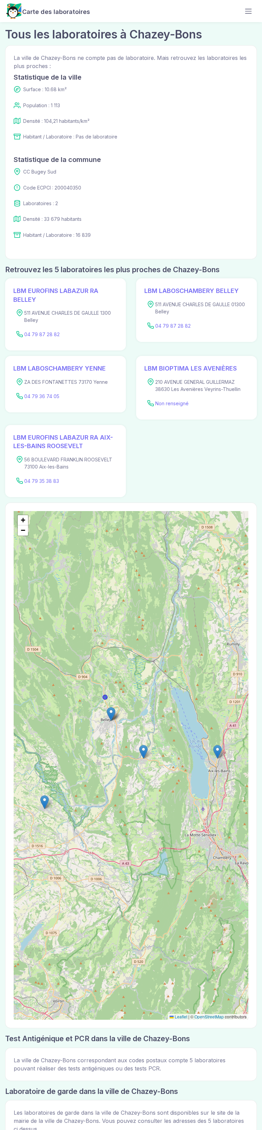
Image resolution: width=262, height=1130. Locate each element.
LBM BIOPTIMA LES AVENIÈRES (190, 368)
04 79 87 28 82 (42, 334)
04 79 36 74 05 (41, 396)
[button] (111, 714)
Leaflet (180, 1016)
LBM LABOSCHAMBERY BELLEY (191, 290)
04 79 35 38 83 (41, 481)
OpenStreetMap (209, 1016)
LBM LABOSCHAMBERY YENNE (59, 368)
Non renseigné (172, 403)
